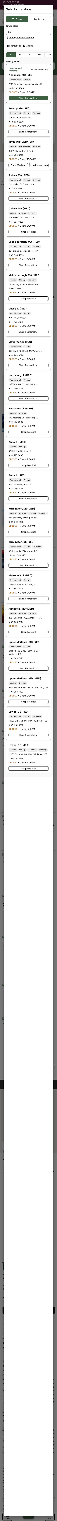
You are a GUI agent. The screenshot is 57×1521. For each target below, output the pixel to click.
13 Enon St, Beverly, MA (20, 117)
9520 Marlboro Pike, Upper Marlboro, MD (28, 687)
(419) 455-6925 (16, 155)
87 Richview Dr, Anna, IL (20, 451)
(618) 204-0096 (16, 355)
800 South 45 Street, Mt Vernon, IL (25, 351)
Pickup (19, 19)
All (11, 55)
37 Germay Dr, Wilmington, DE (23, 517)
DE (20, 55)
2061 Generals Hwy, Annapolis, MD (25, 84)
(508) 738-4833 (16, 255)
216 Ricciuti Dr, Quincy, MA (21, 184)
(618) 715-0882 (16, 388)
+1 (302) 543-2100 (17, 555)
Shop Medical (18, 165)
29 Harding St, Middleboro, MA (23, 251)
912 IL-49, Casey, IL (18, 317)
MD (49, 55)
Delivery (42, 19)
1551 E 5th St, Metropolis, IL (22, 584)
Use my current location (21, 37)
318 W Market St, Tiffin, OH (22, 151)
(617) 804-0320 (16, 188)
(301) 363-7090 (16, 658)
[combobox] (26, 32)
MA (39, 55)
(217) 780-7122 (16, 322)
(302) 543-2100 (16, 522)
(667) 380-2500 (16, 88)
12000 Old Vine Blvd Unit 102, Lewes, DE (28, 721)
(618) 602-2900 (16, 588)
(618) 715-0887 (16, 455)
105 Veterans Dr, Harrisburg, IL (23, 384)
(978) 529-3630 (16, 122)
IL (30, 55)
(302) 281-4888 (16, 725)
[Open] (48, 32)
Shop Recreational (28, 98)
